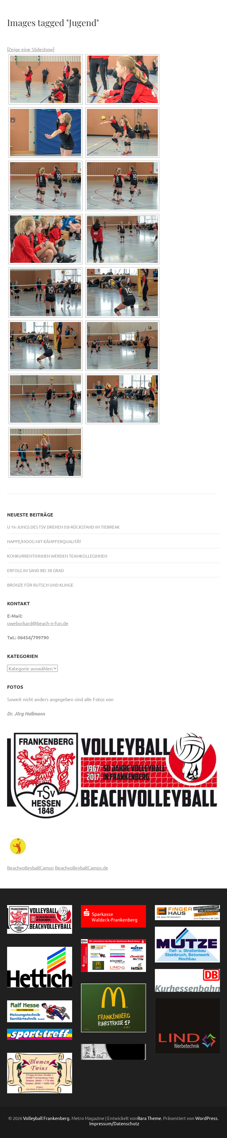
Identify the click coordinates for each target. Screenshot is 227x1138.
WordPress (206, 1118)
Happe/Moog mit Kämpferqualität (44, 541)
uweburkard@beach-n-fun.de (37, 623)
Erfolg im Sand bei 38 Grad (35, 570)
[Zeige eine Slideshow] (30, 49)
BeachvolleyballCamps (30, 867)
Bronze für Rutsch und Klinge (40, 584)
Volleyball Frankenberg (46, 1118)
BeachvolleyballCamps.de (81, 867)
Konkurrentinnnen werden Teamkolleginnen (57, 555)
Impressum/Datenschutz (114, 1123)
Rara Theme (149, 1118)
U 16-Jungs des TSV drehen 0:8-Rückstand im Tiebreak (63, 526)
